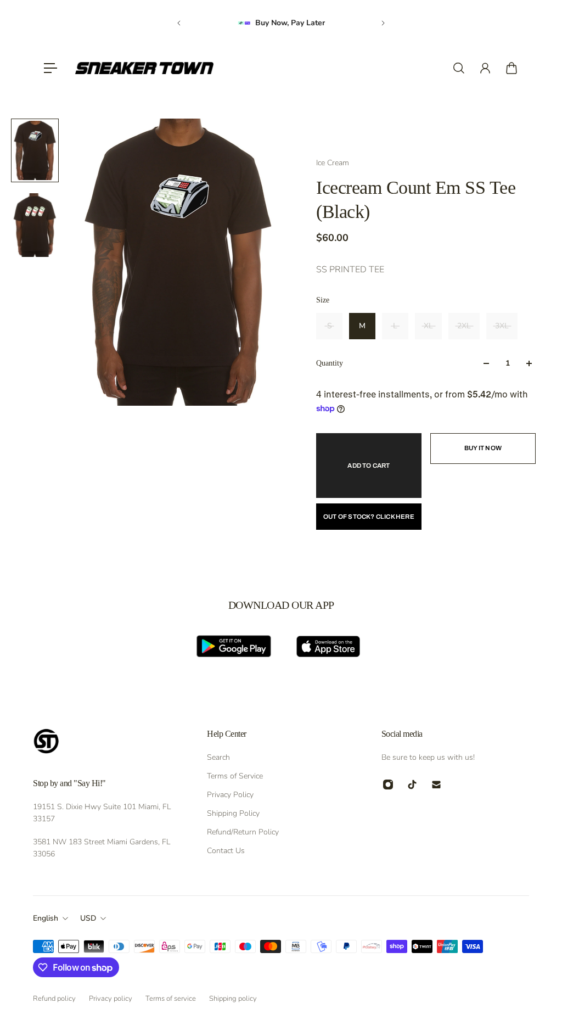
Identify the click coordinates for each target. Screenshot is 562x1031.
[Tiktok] (412, 784)
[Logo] (144, 68)
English (45, 918)
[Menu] (50, 68)
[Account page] (485, 68)
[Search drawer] (459, 68)
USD (88, 918)
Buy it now (483, 448)
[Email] (436, 784)
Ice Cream (332, 163)
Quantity (329, 363)
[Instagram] (388, 784)
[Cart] (511, 68)
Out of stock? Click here (368, 516)
